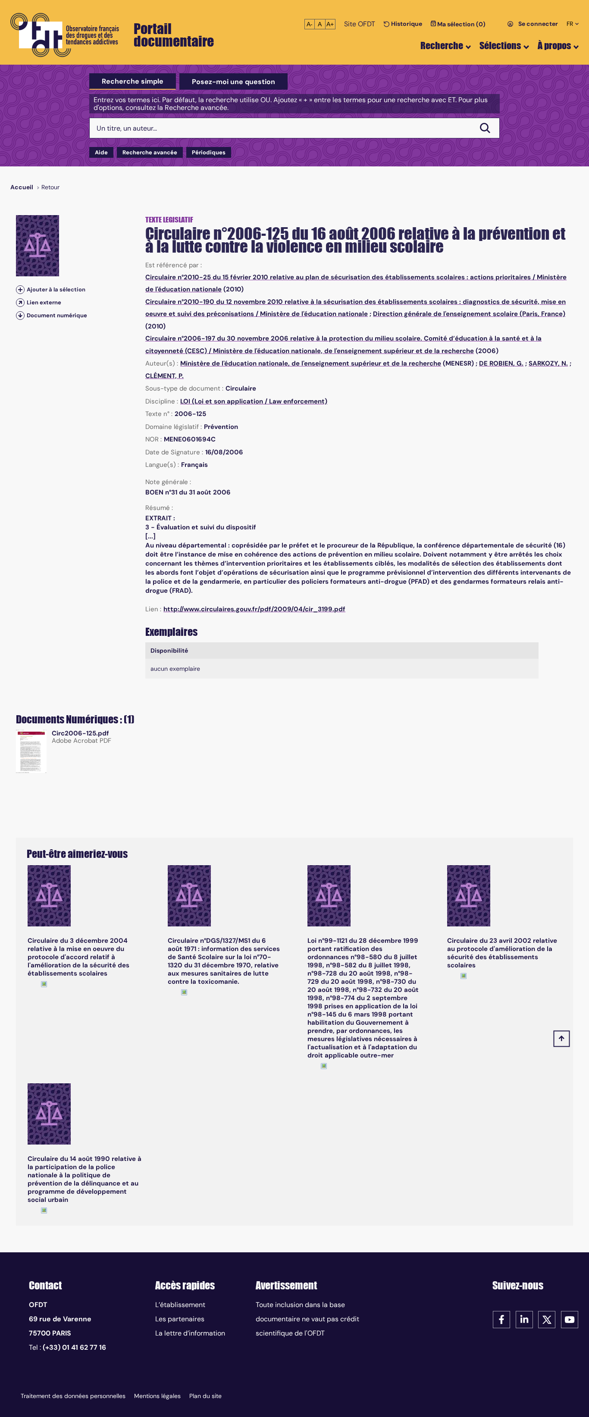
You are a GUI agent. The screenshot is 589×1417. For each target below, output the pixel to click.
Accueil (21, 187)
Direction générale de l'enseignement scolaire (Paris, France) (469, 314)
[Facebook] (501, 1318)
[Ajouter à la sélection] (20, 289)
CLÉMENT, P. (164, 376)
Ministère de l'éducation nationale (314, 314)
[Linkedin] (524, 1318)
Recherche (441, 45)
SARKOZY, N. (548, 363)
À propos (554, 45)
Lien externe (44, 302)
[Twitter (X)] (546, 1318)
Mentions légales (157, 1396)
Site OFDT (359, 23)
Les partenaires (179, 1318)
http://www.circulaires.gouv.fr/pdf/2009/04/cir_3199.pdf (254, 609)
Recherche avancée (149, 152)
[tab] (132, 81)
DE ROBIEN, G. (501, 363)
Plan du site (205, 1396)
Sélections (500, 45)
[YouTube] (569, 1318)
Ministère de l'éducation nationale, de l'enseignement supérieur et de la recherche (343, 351)
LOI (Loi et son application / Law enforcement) (253, 401)
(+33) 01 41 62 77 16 (74, 1347)
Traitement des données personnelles (73, 1396)
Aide (101, 152)
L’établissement (180, 1304)
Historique (406, 24)
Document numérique (57, 315)
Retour (50, 187)
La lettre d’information (190, 1333)
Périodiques (209, 152)
